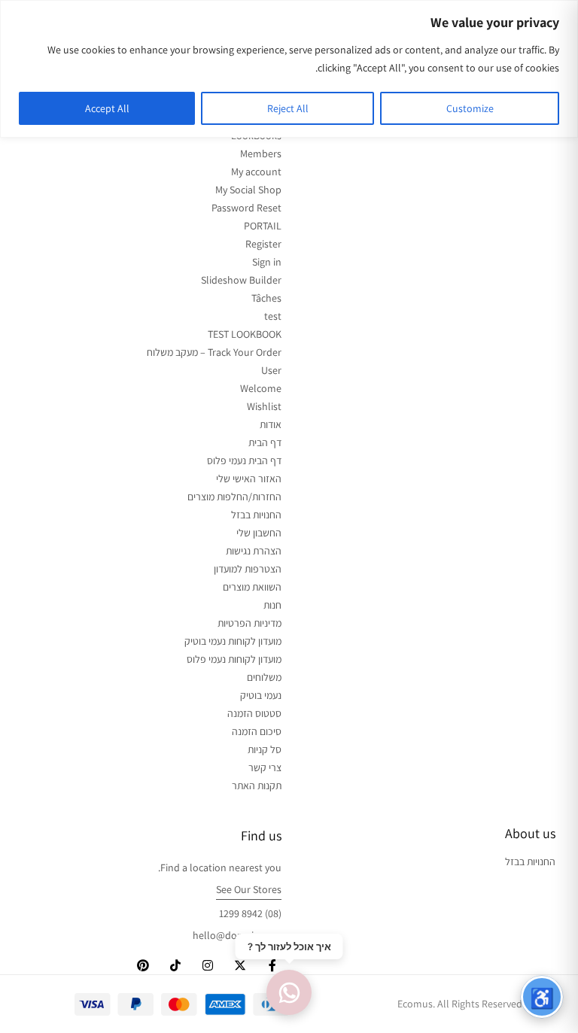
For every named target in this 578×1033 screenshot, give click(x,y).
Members (260, 153)
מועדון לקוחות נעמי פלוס (234, 659)
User (271, 370)
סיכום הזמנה (256, 731)
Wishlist (264, 406)
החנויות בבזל (256, 514)
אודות (270, 424)
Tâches (266, 298)
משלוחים (264, 677)
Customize (470, 108)
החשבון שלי (258, 532)
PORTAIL (262, 225)
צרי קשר (264, 767)
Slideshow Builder (241, 280)
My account (256, 171)
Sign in (266, 262)
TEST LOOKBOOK (244, 334)
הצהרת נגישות (253, 551)
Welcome (260, 388)
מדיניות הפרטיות (249, 623)
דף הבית (264, 442)
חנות (272, 605)
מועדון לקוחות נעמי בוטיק (232, 641)
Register (263, 244)
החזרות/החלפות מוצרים (234, 496)
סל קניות (264, 749)
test (272, 316)
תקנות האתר (256, 785)
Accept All (107, 108)
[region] (289, 69)
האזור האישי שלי (248, 478)
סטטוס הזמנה (254, 713)
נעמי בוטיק (260, 695)
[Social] (272, 966)
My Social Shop (248, 189)
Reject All (288, 108)
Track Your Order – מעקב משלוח (214, 352)
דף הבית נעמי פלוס (244, 460)
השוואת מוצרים (252, 587)
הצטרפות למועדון (247, 569)
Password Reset (246, 207)
